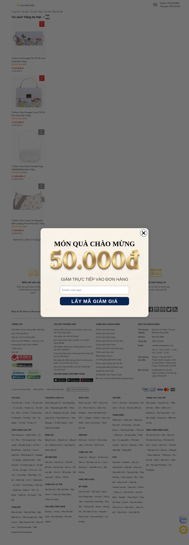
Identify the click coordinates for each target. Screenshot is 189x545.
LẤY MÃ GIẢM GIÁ (94, 301)
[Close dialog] (143, 233)
